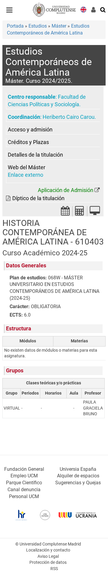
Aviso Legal (48, 556)
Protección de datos (48, 562)
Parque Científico (24, 482)
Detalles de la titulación (35, 155)
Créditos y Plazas (28, 142)
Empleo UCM (24, 476)
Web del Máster (26, 167)
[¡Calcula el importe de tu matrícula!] (80, 212)
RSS (54, 568)
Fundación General (24, 469)
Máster (59, 26)
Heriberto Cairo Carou (68, 117)
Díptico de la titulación (38, 198)
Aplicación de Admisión (65, 190)
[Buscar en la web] (103, 9)
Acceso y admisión (30, 130)
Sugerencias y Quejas (78, 482)
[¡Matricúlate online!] (95, 212)
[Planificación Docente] (65, 212)
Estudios (37, 26)
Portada (15, 26)
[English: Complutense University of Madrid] (83, 9)
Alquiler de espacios (78, 476)
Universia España (78, 469)
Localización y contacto (48, 550)
